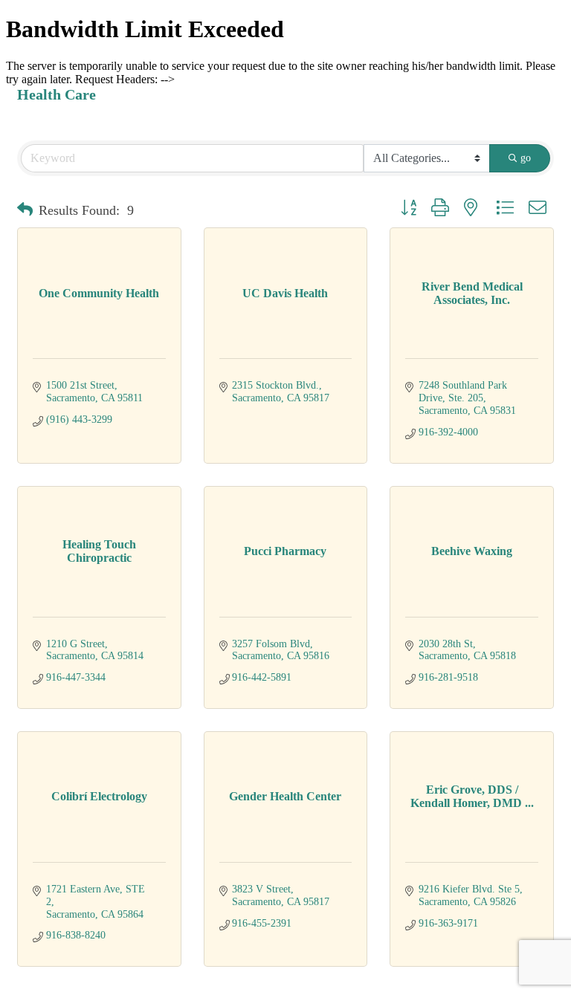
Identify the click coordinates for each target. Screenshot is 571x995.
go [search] (525, 157)
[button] (25, 210)
